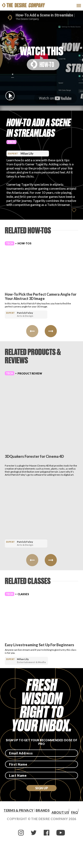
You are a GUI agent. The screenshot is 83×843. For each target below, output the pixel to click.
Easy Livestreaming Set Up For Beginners (39, 645)
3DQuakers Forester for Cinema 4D (34, 456)
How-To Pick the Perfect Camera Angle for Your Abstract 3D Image (40, 296)
